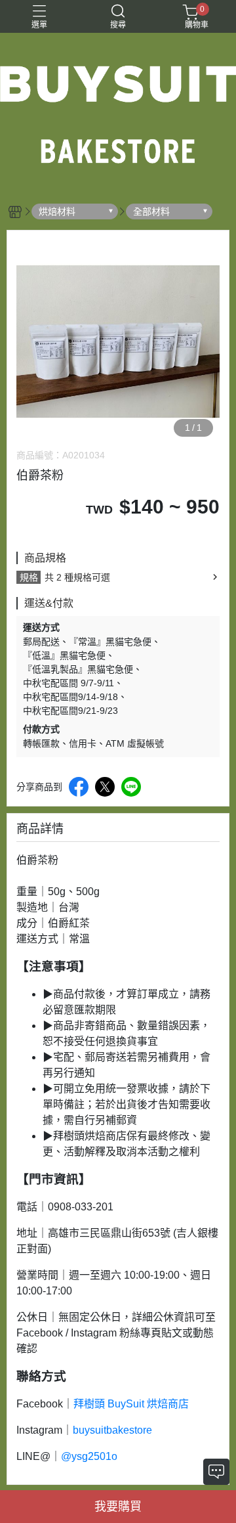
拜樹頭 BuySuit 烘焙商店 (131, 1403)
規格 (29, 577)
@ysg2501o (89, 1456)
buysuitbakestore (112, 1430)
